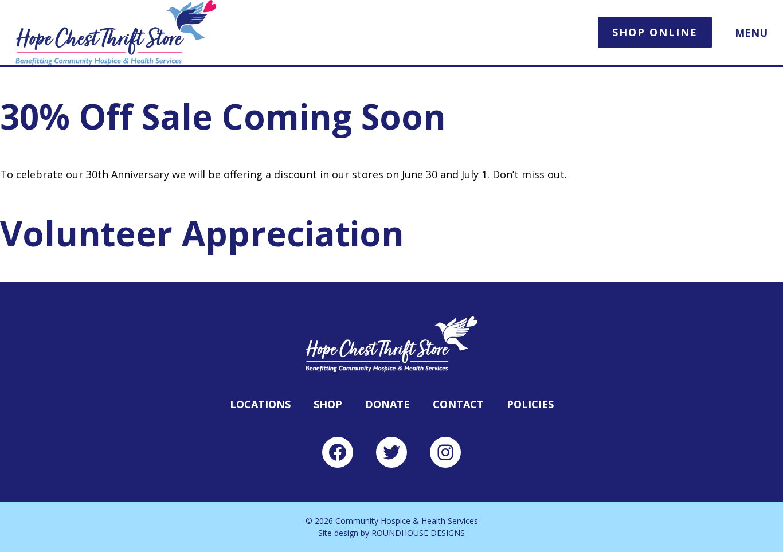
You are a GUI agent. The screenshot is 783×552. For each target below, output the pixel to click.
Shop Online (655, 32)
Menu (751, 33)
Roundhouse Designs (418, 532)
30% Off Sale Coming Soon (223, 116)
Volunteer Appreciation (202, 233)
